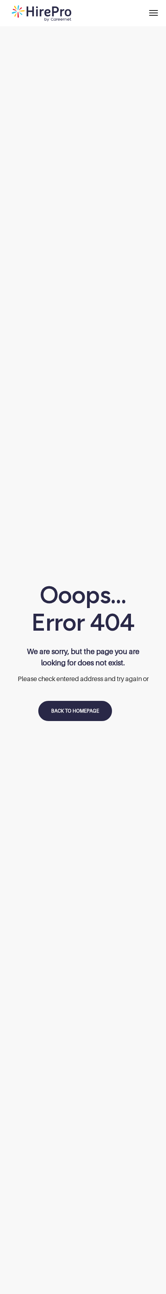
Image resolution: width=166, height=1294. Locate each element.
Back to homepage (75, 711)
